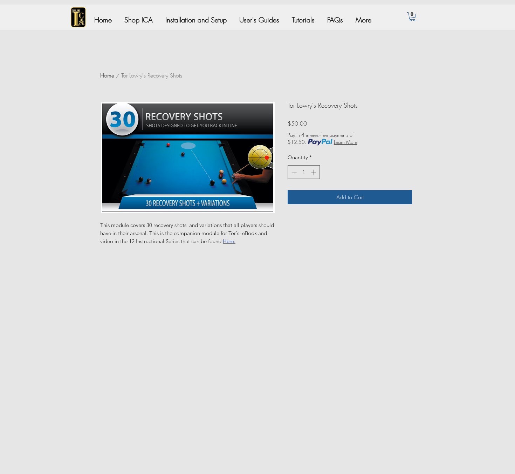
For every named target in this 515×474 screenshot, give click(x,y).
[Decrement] (293, 172)
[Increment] (314, 172)
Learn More (345, 142)
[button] (412, 16)
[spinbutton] (304, 172)
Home (107, 75)
